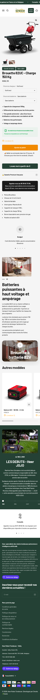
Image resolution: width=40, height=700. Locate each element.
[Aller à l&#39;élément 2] (12, 62)
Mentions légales (7, 628)
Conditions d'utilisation (10, 639)
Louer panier (31, 10)
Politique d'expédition (9, 613)
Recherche (5, 636)
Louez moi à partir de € (20, 166)
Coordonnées (6, 632)
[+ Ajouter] (29, 404)
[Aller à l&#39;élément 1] (5, 61)
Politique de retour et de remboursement (9, 618)
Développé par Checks (30, 691)
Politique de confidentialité (7, 624)
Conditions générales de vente (9, 608)
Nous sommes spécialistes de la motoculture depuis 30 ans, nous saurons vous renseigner (20, 186)
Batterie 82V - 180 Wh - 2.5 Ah (14, 410)
